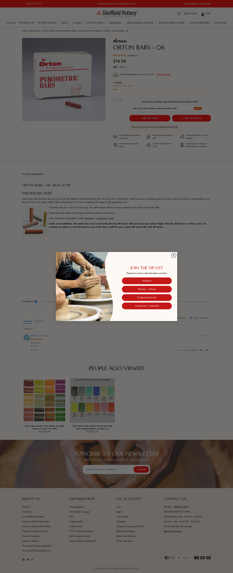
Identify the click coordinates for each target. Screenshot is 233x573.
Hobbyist (146, 280)
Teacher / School (147, 289)
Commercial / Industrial (147, 305)
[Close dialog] (173, 255)
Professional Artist (146, 297)
